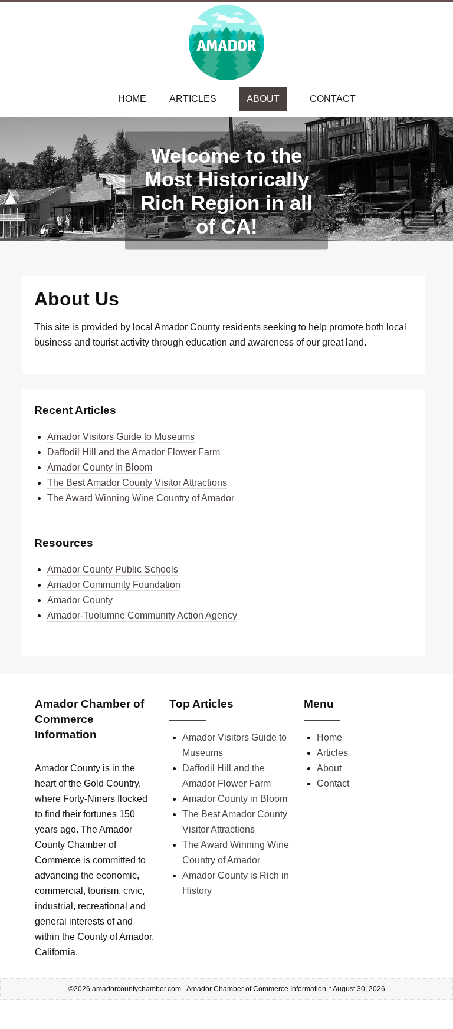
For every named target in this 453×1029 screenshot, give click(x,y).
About (263, 99)
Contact (333, 99)
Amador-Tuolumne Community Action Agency (142, 615)
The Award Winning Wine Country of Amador (140, 498)
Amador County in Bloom (99, 467)
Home (132, 99)
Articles (192, 99)
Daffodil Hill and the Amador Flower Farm (133, 452)
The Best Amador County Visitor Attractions (137, 483)
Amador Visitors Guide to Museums (121, 437)
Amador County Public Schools (112, 569)
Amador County (80, 600)
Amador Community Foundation (113, 585)
